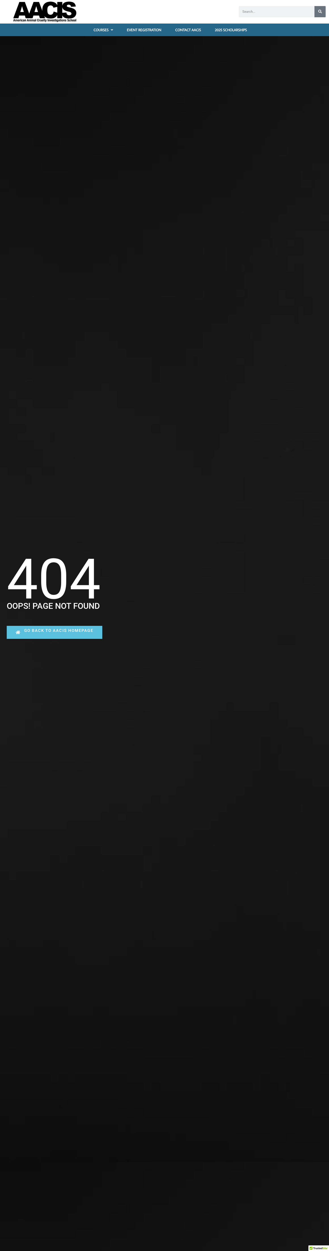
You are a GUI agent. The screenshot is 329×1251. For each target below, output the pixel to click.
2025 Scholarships (231, 30)
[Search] (320, 11)
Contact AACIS (188, 30)
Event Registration (144, 30)
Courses (101, 30)
